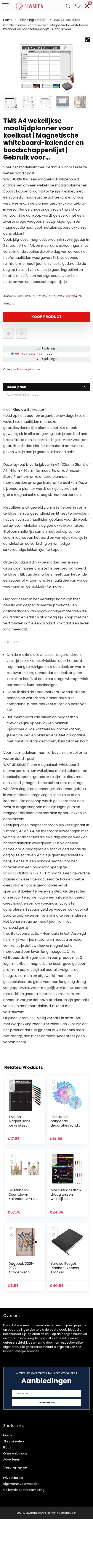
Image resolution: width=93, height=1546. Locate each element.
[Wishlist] (77, 6)
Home (7, 20)
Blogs (7, 1447)
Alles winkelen (13, 1441)
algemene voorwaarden (21, 1484)
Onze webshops (15, 1453)
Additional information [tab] (23, 394)
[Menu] (5, 6)
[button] (87, 39)
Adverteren (11, 1459)
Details (70, 296)
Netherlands (31, 354)
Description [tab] (16, 387)
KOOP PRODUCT (46, 316)
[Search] (68, 6)
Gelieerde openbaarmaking (24, 1490)
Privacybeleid (13, 1478)
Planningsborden (32, 20)
